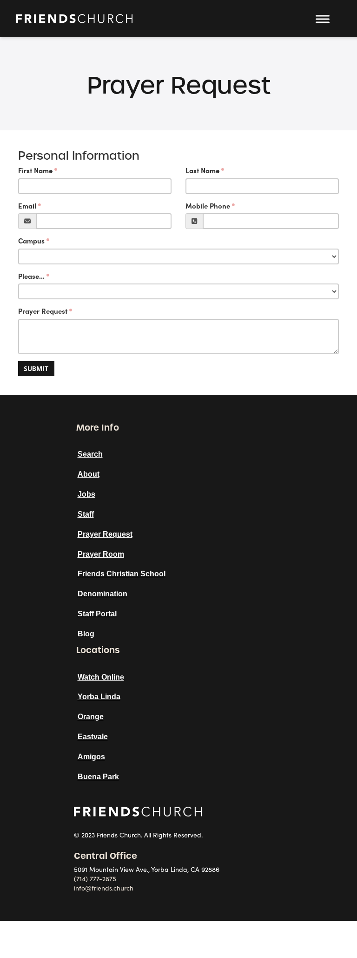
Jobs (86, 494)
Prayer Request (42, 311)
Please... (31, 276)
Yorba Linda (99, 697)
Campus (31, 240)
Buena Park (98, 777)
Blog (86, 634)
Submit (36, 368)
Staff (86, 514)
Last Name (202, 170)
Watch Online (101, 677)
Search (90, 454)
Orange (91, 717)
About (88, 474)
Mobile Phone (207, 206)
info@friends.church (103, 888)
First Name (35, 170)
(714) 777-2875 (95, 879)
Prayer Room (101, 554)
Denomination (102, 594)
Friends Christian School (121, 574)
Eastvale (93, 737)
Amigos (91, 757)
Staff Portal (97, 614)
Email (27, 206)
